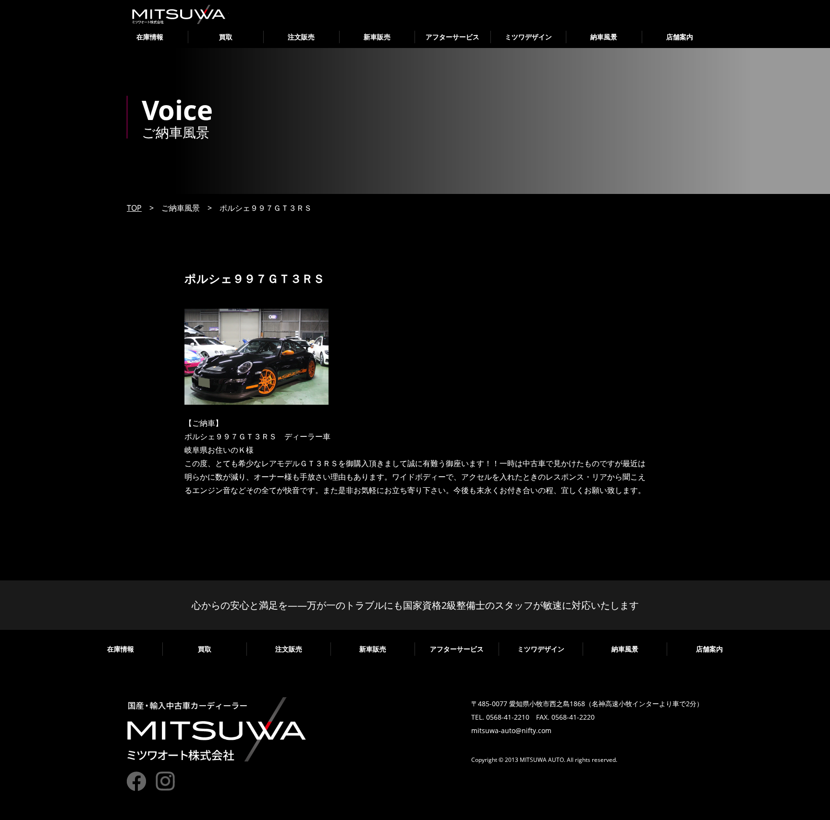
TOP (134, 208)
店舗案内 (679, 36)
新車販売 (377, 36)
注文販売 (301, 36)
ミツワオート (179, 14)
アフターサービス (452, 36)
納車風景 (603, 36)
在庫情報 (149, 36)
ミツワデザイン (528, 36)
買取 (225, 36)
